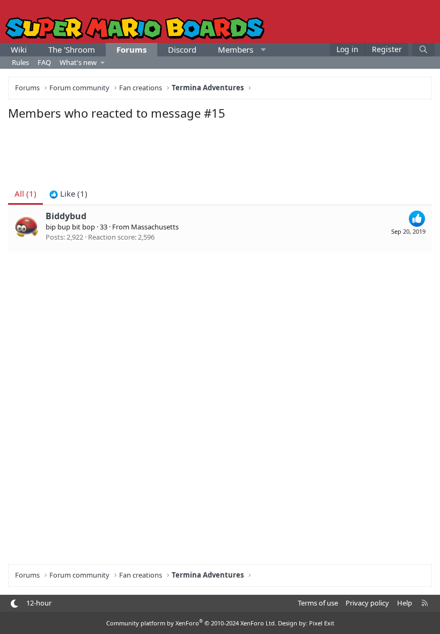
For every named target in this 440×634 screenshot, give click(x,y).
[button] (263, 49)
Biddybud (66, 216)
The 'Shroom (71, 49)
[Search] (423, 49)
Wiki (19, 49)
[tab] (68, 194)
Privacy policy (367, 603)
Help (404, 603)
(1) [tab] (25, 193)
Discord (182, 49)
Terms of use (318, 603)
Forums (131, 49)
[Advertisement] (220, 150)
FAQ (44, 62)
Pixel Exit (321, 623)
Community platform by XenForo (191, 623)
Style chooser (14, 603)
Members (235, 49)
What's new (78, 62)
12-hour (39, 603)
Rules (20, 62)
